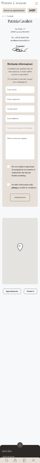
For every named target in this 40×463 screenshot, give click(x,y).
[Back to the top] (20, 445)
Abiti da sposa (8, 456)
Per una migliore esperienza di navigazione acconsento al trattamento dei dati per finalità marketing (23, 171)
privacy (15, 188)
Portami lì (30, 291)
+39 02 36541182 (22, 37)
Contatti (10, 16)
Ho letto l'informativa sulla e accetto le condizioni (24, 186)
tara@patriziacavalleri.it (20, 40)
